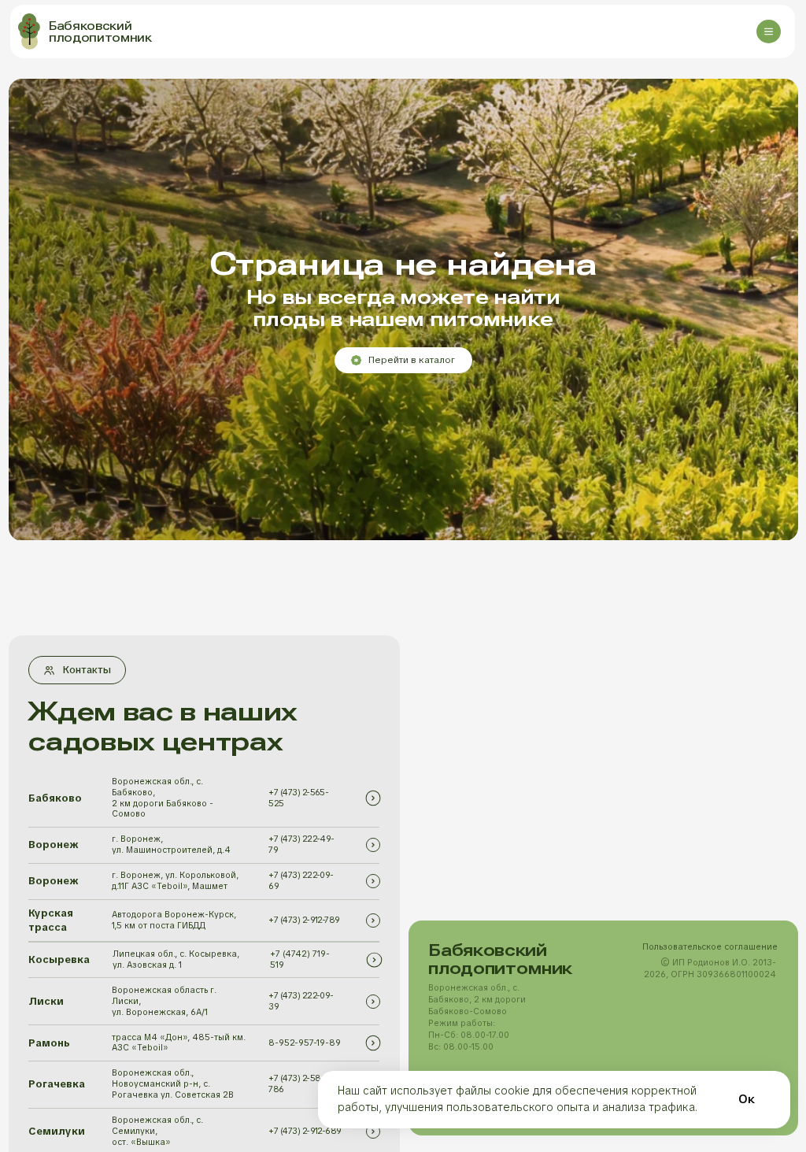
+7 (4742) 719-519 (300, 959)
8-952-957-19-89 (304, 1042)
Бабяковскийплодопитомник (100, 32)
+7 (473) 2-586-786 (298, 1083)
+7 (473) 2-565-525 (298, 798)
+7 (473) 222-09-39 (300, 1001)
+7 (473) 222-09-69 (300, 880)
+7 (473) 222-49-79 (301, 844)
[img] (373, 798)
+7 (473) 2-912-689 (304, 1130)
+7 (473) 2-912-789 (303, 919)
